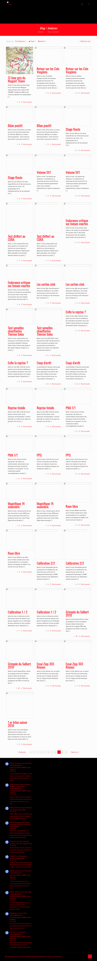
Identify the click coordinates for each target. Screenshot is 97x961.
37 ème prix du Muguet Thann (16, 79)
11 (47, 355)
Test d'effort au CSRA (16, 238)
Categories (21, 41)
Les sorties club (46, 284)
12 (47, 384)
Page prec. (22, 752)
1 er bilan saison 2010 (17, 724)
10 (62, 752)
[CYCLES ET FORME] (9, 4)
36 (76, 636)
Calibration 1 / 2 (17, 611)
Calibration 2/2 (46, 563)
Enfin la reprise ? (76, 311)
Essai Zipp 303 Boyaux (45, 665)
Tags (32, 41)
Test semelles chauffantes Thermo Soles (16, 331)
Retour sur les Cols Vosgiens (48, 70)
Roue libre (72, 506)
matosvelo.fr (57, 956)
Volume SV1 (44, 172)
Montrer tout (85, 41)
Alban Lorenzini (16, 763)
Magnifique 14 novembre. (16, 505)
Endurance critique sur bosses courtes (77, 222)
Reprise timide (16, 407)
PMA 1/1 (70, 407)
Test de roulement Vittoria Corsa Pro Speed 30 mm (20, 824)
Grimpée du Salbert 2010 (77, 613)
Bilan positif (15, 125)
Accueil (40, 32)
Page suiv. (74, 752)
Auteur (42, 41)
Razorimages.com (40, 956)
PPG (39, 455)
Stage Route (73, 129)
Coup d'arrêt (44, 362)
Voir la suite (27, 102)
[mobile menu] (82, 4)
